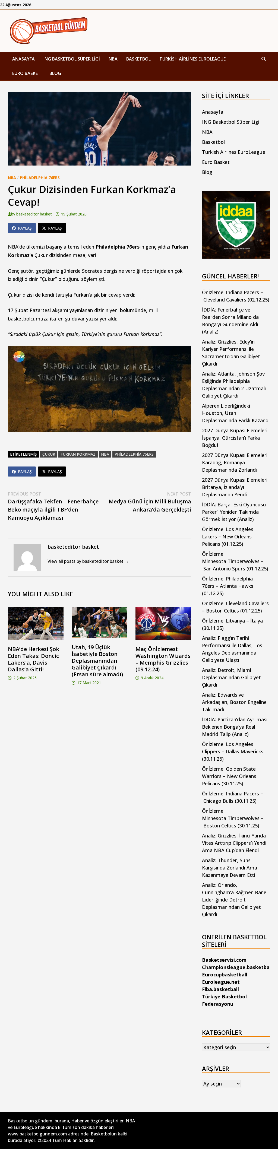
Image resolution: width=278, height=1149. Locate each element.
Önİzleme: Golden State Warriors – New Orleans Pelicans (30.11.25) (229, 776)
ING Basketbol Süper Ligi (71, 59)
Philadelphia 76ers (40, 177)
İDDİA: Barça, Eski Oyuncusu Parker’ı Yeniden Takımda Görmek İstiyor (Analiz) (234, 511)
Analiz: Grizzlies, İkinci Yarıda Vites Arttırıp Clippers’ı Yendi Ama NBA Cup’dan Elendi (234, 842)
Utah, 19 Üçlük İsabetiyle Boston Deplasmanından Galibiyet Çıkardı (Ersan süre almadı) (97, 660)
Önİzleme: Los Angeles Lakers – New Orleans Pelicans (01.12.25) (227, 536)
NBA (113, 59)
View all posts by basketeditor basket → (88, 561)
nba (105, 454)
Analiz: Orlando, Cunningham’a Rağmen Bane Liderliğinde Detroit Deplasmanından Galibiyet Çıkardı (234, 900)
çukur (48, 454)
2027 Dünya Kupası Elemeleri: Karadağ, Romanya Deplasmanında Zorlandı (235, 462)
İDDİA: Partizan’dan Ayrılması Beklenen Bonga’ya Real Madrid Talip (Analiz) (234, 726)
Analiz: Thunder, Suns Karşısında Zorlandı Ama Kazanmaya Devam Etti (229, 867)
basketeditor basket (34, 214)
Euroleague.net (221, 982)
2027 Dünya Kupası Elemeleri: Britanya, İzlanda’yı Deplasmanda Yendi (235, 487)
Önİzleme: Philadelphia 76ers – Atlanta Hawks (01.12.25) (227, 585)
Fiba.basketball (220, 989)
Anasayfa (23, 59)
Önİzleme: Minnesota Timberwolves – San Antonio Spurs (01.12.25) (235, 561)
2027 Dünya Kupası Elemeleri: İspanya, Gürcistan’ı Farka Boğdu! (235, 437)
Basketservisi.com (224, 960)
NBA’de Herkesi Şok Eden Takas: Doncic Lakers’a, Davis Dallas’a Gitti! (33, 659)
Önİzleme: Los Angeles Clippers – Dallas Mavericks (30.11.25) (232, 751)
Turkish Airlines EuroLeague (192, 59)
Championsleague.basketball (237, 967)
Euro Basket (26, 73)
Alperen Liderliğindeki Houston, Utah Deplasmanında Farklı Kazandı (236, 413)
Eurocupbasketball (224, 974)
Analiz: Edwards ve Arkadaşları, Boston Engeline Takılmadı (234, 702)
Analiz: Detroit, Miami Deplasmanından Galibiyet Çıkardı (231, 677)
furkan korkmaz (78, 454)
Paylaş (25, 228)
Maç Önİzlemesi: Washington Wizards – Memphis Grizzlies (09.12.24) (163, 659)
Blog (55, 73)
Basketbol (138, 59)
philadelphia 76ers (134, 454)
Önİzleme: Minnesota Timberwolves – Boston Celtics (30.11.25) (233, 818)
